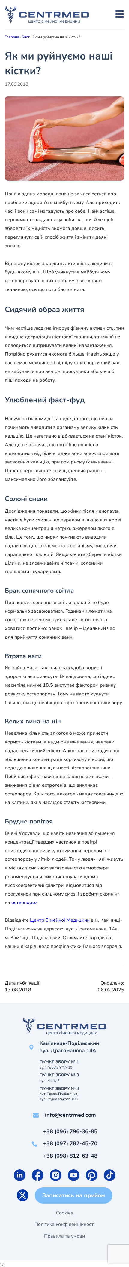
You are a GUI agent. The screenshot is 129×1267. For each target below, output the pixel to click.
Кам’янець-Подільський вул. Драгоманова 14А (69, 1047)
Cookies (64, 1213)
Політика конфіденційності (64, 1224)
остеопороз (24, 902)
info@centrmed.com (70, 1115)
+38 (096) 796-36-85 (70, 1131)
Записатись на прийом (73, 1195)
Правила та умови (64, 1236)
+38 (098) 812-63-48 (70, 1155)
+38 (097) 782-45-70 (70, 1143)
